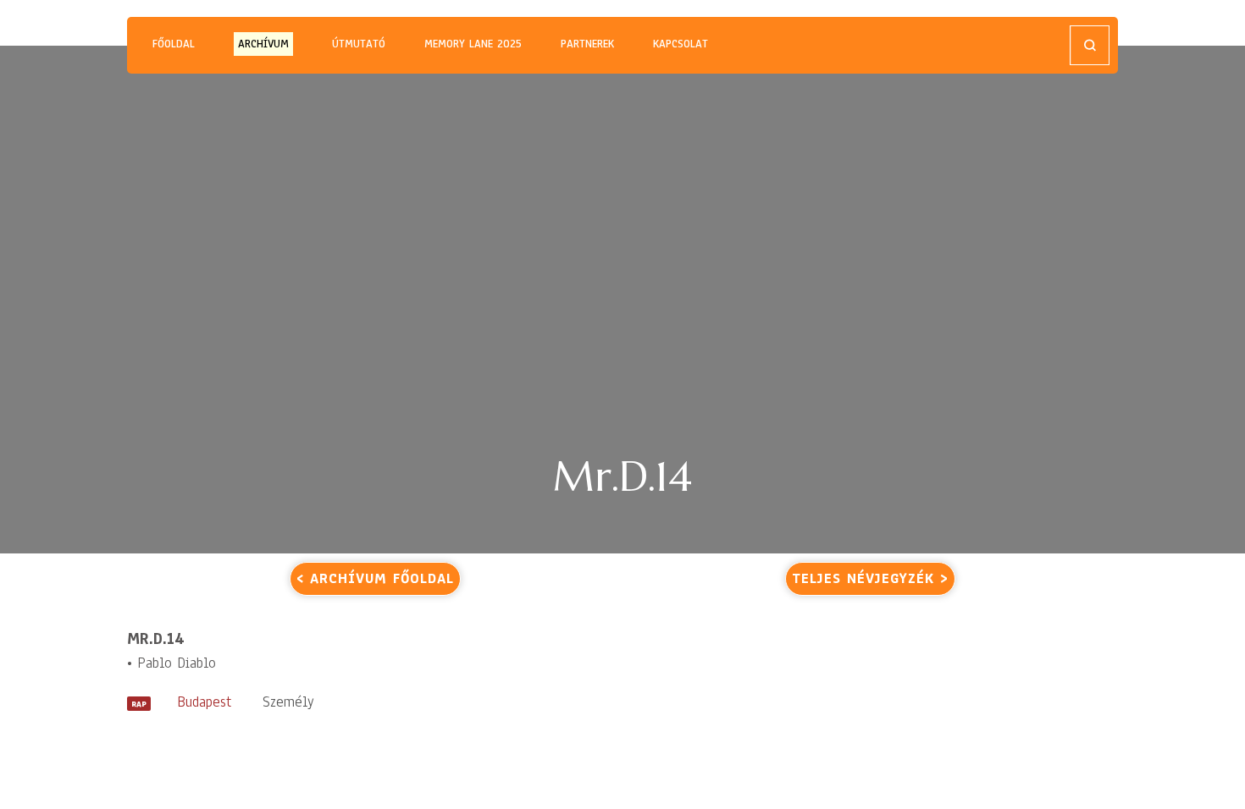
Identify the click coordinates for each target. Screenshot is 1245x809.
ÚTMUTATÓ (358, 44)
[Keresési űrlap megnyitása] (1089, 45)
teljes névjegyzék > (870, 578)
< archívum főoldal (375, 578)
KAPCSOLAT (680, 44)
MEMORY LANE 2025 (473, 44)
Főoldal (173, 44)
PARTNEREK (587, 44)
